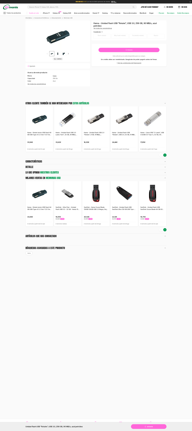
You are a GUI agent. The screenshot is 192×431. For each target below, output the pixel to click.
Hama (54, 76)
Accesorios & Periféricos (41, 18)
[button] (68, 53)
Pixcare (161, 13)
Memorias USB (68, 18)
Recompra (170, 13)
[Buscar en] (134, 7)
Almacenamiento (56, 18)
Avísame (129, 50)
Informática (29, 18)
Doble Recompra (183, 13)
